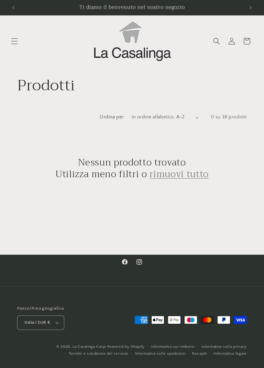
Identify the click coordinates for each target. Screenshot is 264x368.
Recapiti (199, 354)
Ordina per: (112, 117)
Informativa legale (230, 354)
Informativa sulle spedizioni (160, 354)
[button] (14, 41)
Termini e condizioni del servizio (98, 354)
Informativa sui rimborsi (173, 347)
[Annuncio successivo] (250, 7)
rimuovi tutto (179, 174)
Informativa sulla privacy (224, 347)
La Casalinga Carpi (89, 347)
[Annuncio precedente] (13, 7)
